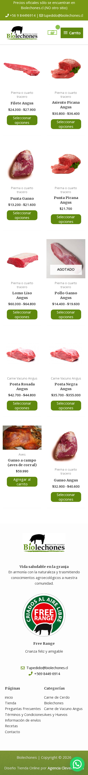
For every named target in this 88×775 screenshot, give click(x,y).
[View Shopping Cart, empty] (52, 32)
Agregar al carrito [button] (22, 481)
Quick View (22, 83)
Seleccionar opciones (22, 120)
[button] (77, 764)
